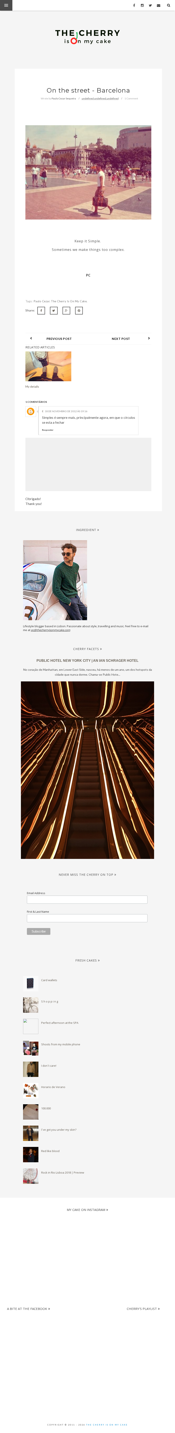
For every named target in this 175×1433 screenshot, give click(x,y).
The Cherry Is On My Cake (107, 1425)
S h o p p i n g (49, 1001)
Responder (47, 430)
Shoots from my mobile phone (60, 1044)
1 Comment (131, 98)
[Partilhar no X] (54, 310)
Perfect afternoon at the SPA (59, 1023)
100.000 (46, 1108)
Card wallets (49, 980)
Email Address (36, 893)
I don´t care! (48, 1066)
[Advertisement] (86, 1334)
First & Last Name (38, 912)
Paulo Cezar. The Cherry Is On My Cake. (61, 301)
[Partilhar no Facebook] (41, 310)
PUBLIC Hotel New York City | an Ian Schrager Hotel (87, 660)
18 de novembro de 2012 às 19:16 (66, 411)
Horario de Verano (53, 1087)
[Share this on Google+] (66, 310)
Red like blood (50, 1151)
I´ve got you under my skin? (58, 1130)
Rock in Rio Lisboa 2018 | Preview (62, 1172)
